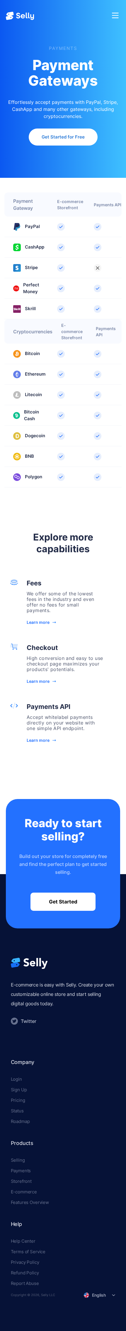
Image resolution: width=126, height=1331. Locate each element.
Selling (18, 1160)
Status (17, 1111)
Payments (21, 1170)
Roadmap (20, 1121)
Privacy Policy (25, 1262)
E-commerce (24, 1192)
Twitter (28, 1021)
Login (16, 1079)
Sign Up (19, 1089)
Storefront (21, 1181)
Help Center (23, 1241)
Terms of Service (28, 1251)
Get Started (63, 902)
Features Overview (30, 1202)
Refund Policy (25, 1273)
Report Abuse (25, 1283)
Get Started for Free (63, 137)
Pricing (18, 1100)
